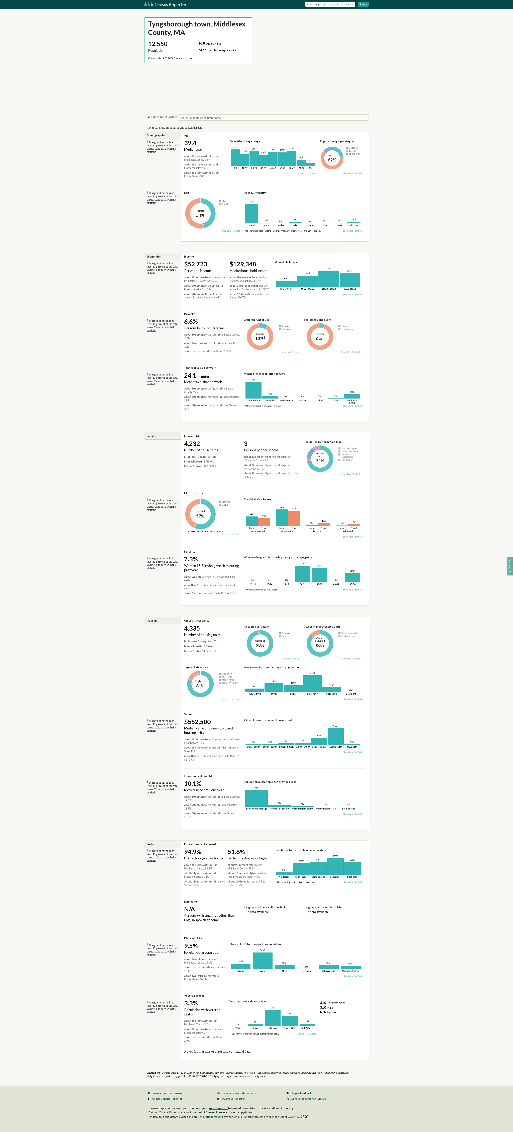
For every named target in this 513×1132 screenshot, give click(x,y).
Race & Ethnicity (255, 192)
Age (186, 135)
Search (363, 4)
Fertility (189, 551)
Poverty (189, 313)
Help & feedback (301, 1093)
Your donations (218, 1108)
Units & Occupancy (196, 620)
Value (188, 714)
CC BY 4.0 (294, 1116)
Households (192, 436)
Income (189, 256)
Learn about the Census (167, 1093)
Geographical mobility (199, 776)
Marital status (194, 493)
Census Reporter (170, 4)
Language (190, 901)
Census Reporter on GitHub (308, 1098)
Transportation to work (200, 367)
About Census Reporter (167, 1098)
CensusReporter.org (210, 1116)
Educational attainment (200, 844)
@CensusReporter (233, 1098)
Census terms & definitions (238, 1093)
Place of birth (193, 938)
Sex (186, 192)
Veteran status (194, 995)
